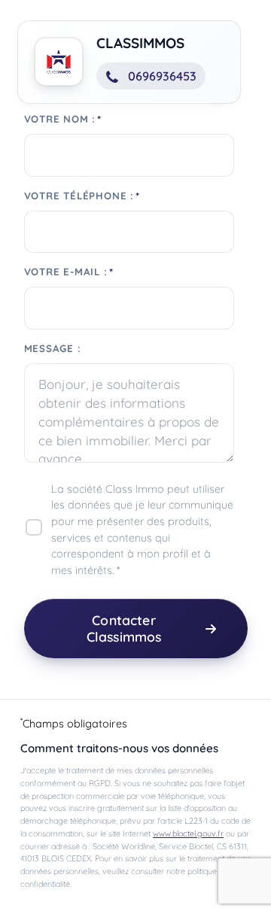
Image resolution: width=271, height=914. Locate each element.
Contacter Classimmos (124, 628)
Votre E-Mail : (66, 272)
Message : (52, 348)
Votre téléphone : (79, 196)
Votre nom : (60, 119)
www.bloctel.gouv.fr (188, 833)
